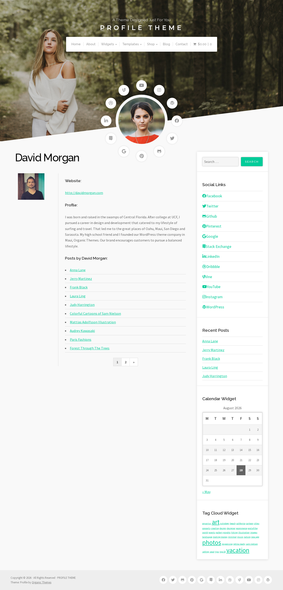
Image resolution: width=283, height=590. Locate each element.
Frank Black (79, 287)
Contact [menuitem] (182, 44)
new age (255, 536)
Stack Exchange (218, 246)
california (240, 523)
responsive (227, 544)
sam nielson (252, 544)
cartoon (249, 523)
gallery (219, 532)
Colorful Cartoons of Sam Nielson (95, 313)
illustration (244, 532)
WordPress (215, 307)
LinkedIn (213, 256)
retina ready (239, 544)
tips (217, 551)
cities (256, 523)
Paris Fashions (80, 339)
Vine (208, 276)
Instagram (214, 296)
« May (206, 492)
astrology (224, 523)
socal (212, 551)
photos (211, 542)
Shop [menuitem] (151, 44)
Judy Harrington (82, 304)
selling (205, 551)
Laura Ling (78, 296)
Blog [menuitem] (166, 44)
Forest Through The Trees (89, 348)
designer (231, 528)
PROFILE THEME (141, 28)
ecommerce (241, 528)
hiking (234, 532)
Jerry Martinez (81, 278)
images (253, 532)
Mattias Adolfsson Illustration (93, 322)
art (216, 522)
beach (233, 523)
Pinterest (213, 226)
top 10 (223, 551)
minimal (232, 536)
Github (211, 216)
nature (247, 536)
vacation (237, 550)
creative (215, 528)
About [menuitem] (91, 44)
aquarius (206, 523)
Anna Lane (78, 270)
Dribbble (213, 266)
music (240, 536)
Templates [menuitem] (130, 44)
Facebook (214, 196)
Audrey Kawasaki (82, 330)
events (212, 532)
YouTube (213, 286)
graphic (227, 532)
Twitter (212, 206)
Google (212, 236)
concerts (206, 528)
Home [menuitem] (76, 44)
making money (220, 536)
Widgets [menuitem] (107, 44)
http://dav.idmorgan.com (84, 192)
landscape (207, 536)
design (223, 528)
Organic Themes (41, 582)
